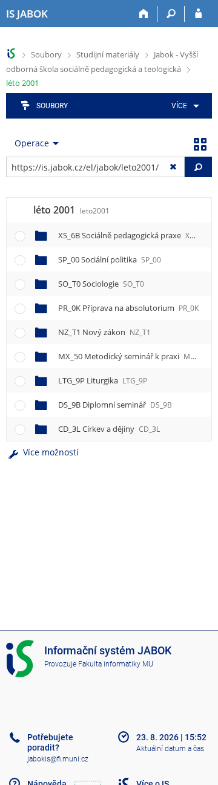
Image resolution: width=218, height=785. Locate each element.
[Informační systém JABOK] (11, 53)
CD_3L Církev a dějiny (109, 428)
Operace (32, 143)
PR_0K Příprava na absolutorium (128, 307)
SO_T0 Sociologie (101, 283)
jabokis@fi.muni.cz (57, 759)
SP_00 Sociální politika (109, 259)
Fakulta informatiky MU (115, 664)
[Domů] (143, 14)
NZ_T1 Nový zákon (104, 332)
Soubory (46, 54)
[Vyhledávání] (171, 14)
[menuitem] (183, 106)
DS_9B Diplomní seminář (115, 404)
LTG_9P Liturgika (102, 380)
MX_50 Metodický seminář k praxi (132, 356)
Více (179, 106)
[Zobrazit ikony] (200, 143)
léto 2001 (22, 82)
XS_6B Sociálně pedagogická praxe (132, 235)
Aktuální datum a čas (170, 748)
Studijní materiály (107, 54)
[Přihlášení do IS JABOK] (198, 14)
